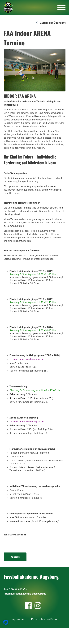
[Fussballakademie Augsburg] (8, 7)
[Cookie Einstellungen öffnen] (5, 624)
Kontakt (15, 556)
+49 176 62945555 (15, 589)
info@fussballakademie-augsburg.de (25, 593)
